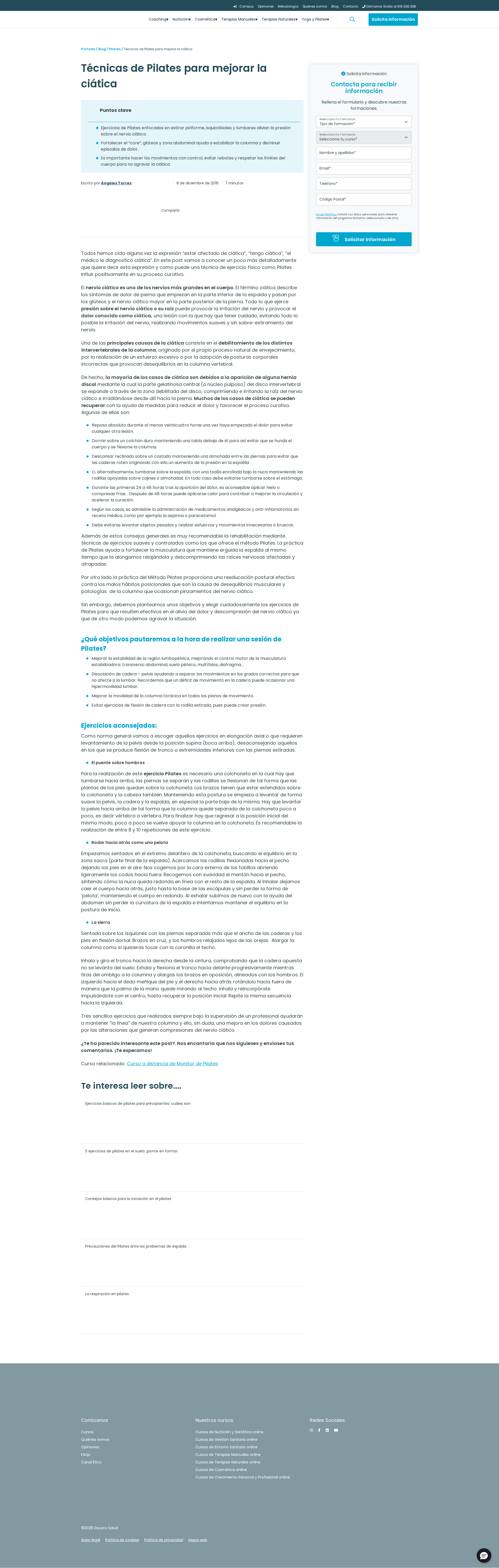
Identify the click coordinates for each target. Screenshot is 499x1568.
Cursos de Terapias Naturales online (227, 1462)
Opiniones (266, 6)
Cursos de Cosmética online (221, 1469)
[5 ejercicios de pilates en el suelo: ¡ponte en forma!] (260, 1167)
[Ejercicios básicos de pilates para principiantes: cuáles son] (260, 1119)
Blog (335, 6)
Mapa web (197, 1540)
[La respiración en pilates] (260, 1310)
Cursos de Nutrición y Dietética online (229, 1432)
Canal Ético (91, 1462)
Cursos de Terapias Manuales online (228, 1454)
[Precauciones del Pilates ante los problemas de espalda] (260, 1262)
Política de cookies (122, 1540)
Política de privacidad (163, 1540)
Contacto (350, 6)
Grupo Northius (326, 214)
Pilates (115, 49)
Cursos (87, 1432)
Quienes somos (315, 6)
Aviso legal (90, 1540)
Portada (88, 49)
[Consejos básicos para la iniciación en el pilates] (260, 1214)
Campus (246, 6)
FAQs (85, 1454)
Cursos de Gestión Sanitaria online (226, 1439)
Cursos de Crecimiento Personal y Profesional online (242, 1477)
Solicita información (393, 19)
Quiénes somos (95, 1439)
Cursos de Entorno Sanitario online (226, 1447)
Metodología (288, 6)
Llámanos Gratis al (390, 6)
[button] (354, 19)
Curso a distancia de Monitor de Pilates (172, 1063)
